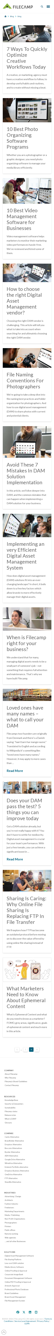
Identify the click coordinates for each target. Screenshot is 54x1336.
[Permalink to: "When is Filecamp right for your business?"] (27, 618)
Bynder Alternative (12, 1152)
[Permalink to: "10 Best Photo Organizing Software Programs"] (27, 110)
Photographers (11, 1223)
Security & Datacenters (14, 1104)
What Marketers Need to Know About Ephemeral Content (26, 997)
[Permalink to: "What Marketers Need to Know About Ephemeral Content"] (27, 970)
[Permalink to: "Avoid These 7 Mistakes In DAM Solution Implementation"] (27, 442)
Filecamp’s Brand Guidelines (16, 1081)
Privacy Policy (43, 1321)
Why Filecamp (10, 1078)
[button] (42, 6)
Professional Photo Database (16, 1289)
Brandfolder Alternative (14, 1141)
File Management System (15, 1301)
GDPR (27, 1324)
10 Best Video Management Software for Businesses (22, 219)
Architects (9, 1200)
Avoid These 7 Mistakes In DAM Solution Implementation (26, 473)
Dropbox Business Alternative (17, 1171)
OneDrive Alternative (13, 1174)
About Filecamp (11, 1074)
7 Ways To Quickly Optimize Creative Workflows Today (27, 58)
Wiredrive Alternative (13, 1163)
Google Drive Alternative (15, 1159)
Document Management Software (18, 1278)
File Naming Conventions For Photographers (25, 380)
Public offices (10, 1230)
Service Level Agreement (25, 1321)
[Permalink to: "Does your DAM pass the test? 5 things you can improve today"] (27, 788)
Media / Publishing (12, 1215)
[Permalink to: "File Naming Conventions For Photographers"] (27, 358)
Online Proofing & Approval (16, 1271)
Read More (15, 771)
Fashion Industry (11, 1204)
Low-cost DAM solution (14, 1263)
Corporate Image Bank (14, 1274)
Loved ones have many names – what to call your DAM (25, 717)
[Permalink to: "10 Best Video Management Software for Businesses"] (27, 191)
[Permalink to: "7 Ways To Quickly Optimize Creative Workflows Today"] (27, 33)
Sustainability (10, 1108)
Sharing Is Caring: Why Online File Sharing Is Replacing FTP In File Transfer (26, 910)
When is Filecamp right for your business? (26, 643)
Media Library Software (14, 1267)
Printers (8, 1226)
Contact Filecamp (12, 1085)
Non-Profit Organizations (15, 1219)
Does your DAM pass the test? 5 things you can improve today (24, 809)
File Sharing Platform (13, 1259)
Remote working (11, 1234)
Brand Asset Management (15, 1297)
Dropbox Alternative (13, 1144)
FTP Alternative (11, 1178)
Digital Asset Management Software (19, 1256)
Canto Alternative (12, 1137)
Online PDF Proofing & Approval (18, 1282)
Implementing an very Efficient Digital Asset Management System (25, 556)
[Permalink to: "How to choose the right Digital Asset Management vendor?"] (27, 273)
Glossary (8, 1123)
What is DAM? (10, 1119)
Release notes (10, 1115)
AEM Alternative (11, 1156)
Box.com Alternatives (13, 1148)
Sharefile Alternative (13, 1182)
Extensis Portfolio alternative (16, 1167)
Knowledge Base (11, 1100)
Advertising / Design (13, 1196)
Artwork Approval (12, 1286)
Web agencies (10, 1238)
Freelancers (9, 1207)
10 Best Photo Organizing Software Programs (22, 138)
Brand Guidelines (11, 1293)
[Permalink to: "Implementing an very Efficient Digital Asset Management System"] (27, 525)
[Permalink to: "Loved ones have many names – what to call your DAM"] (27, 695)
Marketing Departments (14, 1211)
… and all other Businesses (15, 1241)
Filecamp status (11, 1111)
